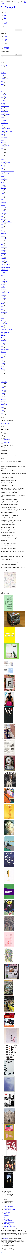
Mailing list (6, 1215)
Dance (2, 227)
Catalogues (3, 390)
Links (5, 12)
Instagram (6, 48)
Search (5, 11)
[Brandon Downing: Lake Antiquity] (14, 626)
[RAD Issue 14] (11, 658)
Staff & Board (7, 1208)
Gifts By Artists (4, 281)
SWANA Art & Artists (6, 329)
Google (5, 40)
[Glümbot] (9, 1139)
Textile (2, 306)
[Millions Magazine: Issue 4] (8, 995)
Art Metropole (8, 7)
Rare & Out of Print (5, 128)
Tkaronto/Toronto (5, 349)
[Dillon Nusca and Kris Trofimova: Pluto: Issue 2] (9, 947)
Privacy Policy (7, 1224)
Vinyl (2, 151)
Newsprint (3, 354)
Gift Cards (6, 1223)
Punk (2, 309)
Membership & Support (9, 1209)
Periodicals (3, 81)
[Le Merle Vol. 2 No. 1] (8, 610)
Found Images (4, 123)
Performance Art (5, 106)
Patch (2, 224)
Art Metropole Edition (6, 222)
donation (5, 1238)
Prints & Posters (4, 207)
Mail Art (3, 304)
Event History (7, 1212)
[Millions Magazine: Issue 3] (8, 1187)
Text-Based (3, 253)
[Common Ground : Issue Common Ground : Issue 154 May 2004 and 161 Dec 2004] (9, 1027)
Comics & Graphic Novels (7, 171)
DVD (2, 315)
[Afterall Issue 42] (9, 851)
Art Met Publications (6, 75)
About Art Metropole (9, 1206)
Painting (3, 103)
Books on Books (5, 292)
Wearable (3, 210)
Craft (2, 360)
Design (2, 157)
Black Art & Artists (5, 264)
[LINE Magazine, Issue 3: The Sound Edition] (11, 1043)
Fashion (3, 176)
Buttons (2, 387)
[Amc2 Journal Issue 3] (11, 1155)
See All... (3, 375)
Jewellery (3, 284)
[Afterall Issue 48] (9, 867)
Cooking (3, 363)
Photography (4, 108)
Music (2, 244)
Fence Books (7, 439)
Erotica (2, 326)
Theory (2, 255)
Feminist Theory (5, 239)
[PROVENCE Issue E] (10, 738)
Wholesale (6, 1219)
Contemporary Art (5, 114)
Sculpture (3, 190)
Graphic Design (4, 154)
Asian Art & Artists (5, 267)
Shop (5, 18)
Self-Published (4, 270)
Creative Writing (5, 145)
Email (5, 39)
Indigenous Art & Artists (7, 173)
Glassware (3, 295)
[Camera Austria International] (9, 770)
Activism (3, 236)
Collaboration (4, 247)
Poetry (2, 140)
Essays (2, 159)
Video (2, 410)
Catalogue (3, 213)
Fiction (2, 182)
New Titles (3, 73)
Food (2, 275)
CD (1, 241)
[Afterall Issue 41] (9, 835)
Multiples (3, 84)
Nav (5, 15)
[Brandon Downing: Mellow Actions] (9, 642)
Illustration (3, 142)
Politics (2, 148)
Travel (2, 318)
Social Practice (4, 272)
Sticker (2, 366)
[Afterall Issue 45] (9, 1075)
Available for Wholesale (6, 131)
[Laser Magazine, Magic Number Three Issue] (9, 1091)
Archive (6, 20)
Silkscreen (3, 352)
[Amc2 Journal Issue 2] (11, 1059)
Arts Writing (4, 261)
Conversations (4, 179)
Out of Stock (4, 65)
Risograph (3, 202)
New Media (3, 94)
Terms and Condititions (9, 1226)
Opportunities (7, 1213)
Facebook (6, 37)
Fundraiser (3, 289)
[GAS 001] (9, 754)
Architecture (4, 137)
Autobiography (4, 298)
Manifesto (3, 337)
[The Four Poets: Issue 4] (8, 963)
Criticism (3, 100)
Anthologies (4, 382)
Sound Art (3, 97)
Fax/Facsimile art (5, 332)
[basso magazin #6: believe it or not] (9, 899)
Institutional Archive (9, 1211)
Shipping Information (9, 1222)
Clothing (3, 393)
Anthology (3, 250)
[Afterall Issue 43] (9, 802)
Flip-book (3, 369)
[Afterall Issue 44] (9, 819)
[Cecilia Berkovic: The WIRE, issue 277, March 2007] (10, 1171)
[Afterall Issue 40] (9, 1011)
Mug (2, 357)
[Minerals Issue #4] (11, 979)
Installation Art (4, 233)
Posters (2, 407)
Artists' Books (4, 78)
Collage (2, 117)
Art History (3, 196)
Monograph (3, 188)
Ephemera (3, 219)
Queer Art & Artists (5, 162)
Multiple (3, 335)
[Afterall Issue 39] (9, 931)
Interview (3, 165)
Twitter (5, 36)
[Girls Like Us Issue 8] (9, 706)
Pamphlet (3, 287)
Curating (3, 343)
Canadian (3, 134)
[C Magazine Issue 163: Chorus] (9, 1123)
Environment (4, 312)
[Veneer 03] (8, 722)
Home (5, 23)
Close (2, 56)
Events (5, 22)
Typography (4, 120)
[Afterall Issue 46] (9, 915)
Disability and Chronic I (6, 301)
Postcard (3, 199)
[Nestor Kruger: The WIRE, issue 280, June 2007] (10, 786)
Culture (2, 125)
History (2, 193)
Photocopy (3, 320)
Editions (3, 396)
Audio (2, 278)
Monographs (4, 404)
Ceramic (3, 205)
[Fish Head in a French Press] (9, 883)
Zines (2, 216)
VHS (2, 371)
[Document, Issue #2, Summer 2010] (8, 674)
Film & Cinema (4, 111)
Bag (2, 168)
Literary (3, 92)
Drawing (3, 185)
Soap (2, 230)
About (5, 19)
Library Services (8, 1220)
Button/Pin (3, 258)
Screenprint (3, 340)
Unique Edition (4, 323)
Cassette (3, 346)
